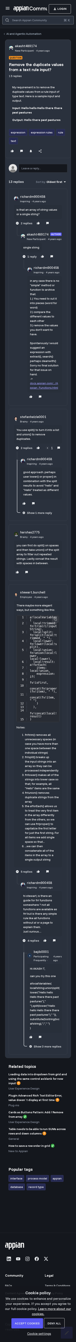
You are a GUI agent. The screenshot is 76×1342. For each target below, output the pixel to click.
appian (57, 1178)
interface (16, 1178)
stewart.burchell (32, 592)
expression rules (42, 132)
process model (37, 1178)
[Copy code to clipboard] (55, 619)
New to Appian (18, 1151)
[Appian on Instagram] (27, 1259)
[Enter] (7, 20)
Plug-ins (13, 1105)
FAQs (8, 1285)
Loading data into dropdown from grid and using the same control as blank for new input (37, 1078)
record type (36, 1187)
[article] (38, 210)
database (16, 1187)
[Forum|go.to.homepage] (24, 9)
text (13, 141)
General (13, 1139)
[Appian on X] (46, 1259)
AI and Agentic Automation (23, 34)
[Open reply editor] (38, 168)
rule (60, 132)
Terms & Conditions (57, 1285)
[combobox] (38, 20)
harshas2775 (30, 532)
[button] (7, 9)
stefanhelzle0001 (33, 417)
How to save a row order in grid (29, 1146)
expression (18, 132)
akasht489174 (26, 46)
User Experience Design (23, 1088)
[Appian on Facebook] (37, 1259)
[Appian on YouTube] (18, 1259)
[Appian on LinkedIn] (9, 1259)
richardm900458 (32, 196)
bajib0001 (41, 951)
